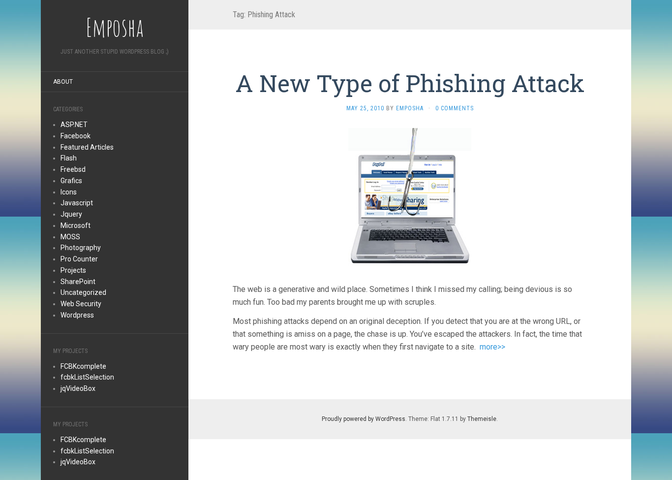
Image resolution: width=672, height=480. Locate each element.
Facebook (76, 136)
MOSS (70, 237)
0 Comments (454, 108)
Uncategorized (83, 292)
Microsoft (76, 225)
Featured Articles (87, 147)
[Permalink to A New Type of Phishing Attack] (409, 197)
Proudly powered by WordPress (363, 419)
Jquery (71, 214)
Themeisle (481, 419)
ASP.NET (74, 124)
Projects (73, 270)
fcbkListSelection (87, 377)
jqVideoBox (78, 388)
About (63, 81)
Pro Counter (79, 259)
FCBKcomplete (83, 366)
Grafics (71, 181)
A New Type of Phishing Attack (409, 82)
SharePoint (78, 282)
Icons (69, 192)
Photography (81, 248)
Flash (69, 158)
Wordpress (77, 315)
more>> (492, 347)
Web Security (81, 304)
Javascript (77, 203)
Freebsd (73, 169)
